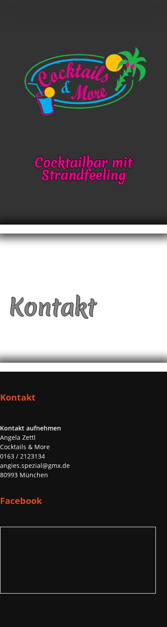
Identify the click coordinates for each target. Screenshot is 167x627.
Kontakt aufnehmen (30, 428)
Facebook (155, 39)
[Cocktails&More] (83, 114)
